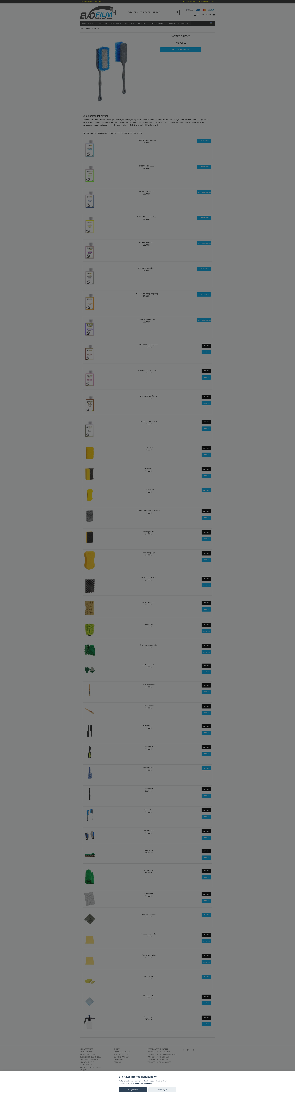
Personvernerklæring (143, 1083)
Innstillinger (162, 1090)
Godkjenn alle (132, 1090)
